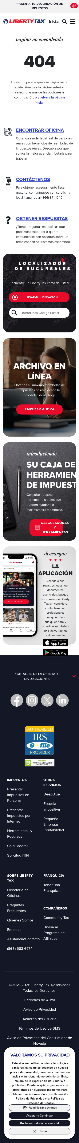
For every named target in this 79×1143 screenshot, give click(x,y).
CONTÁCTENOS (33, 179)
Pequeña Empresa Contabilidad (53, 824)
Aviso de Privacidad (39, 1009)
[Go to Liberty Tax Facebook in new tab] (17, 700)
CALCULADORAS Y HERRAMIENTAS (52, 527)
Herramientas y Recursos (19, 833)
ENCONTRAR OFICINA (40, 130)
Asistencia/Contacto (23, 939)
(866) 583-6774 (19, 948)
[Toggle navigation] (72, 21)
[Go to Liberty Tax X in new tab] (47, 700)
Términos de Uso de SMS (39, 1028)
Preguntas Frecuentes (16, 907)
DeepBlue (51, 794)
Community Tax (56, 917)
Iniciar (54, 21)
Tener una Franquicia (51, 887)
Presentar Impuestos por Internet (19, 815)
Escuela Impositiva (51, 806)
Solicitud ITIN (18, 855)
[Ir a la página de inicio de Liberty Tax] (24, 21)
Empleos (14, 929)
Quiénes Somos (20, 920)
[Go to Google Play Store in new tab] (55, 653)
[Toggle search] (64, 21)
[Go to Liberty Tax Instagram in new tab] (32, 700)
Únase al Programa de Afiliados (54, 932)
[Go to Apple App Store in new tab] (55, 643)
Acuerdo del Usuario (39, 1018)
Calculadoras (17, 845)
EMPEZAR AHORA (39, 409)
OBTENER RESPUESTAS (42, 218)
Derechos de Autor (39, 1000)
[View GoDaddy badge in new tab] (39, 762)
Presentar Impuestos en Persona (18, 794)
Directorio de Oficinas (18, 892)
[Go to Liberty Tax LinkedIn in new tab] (62, 700)
